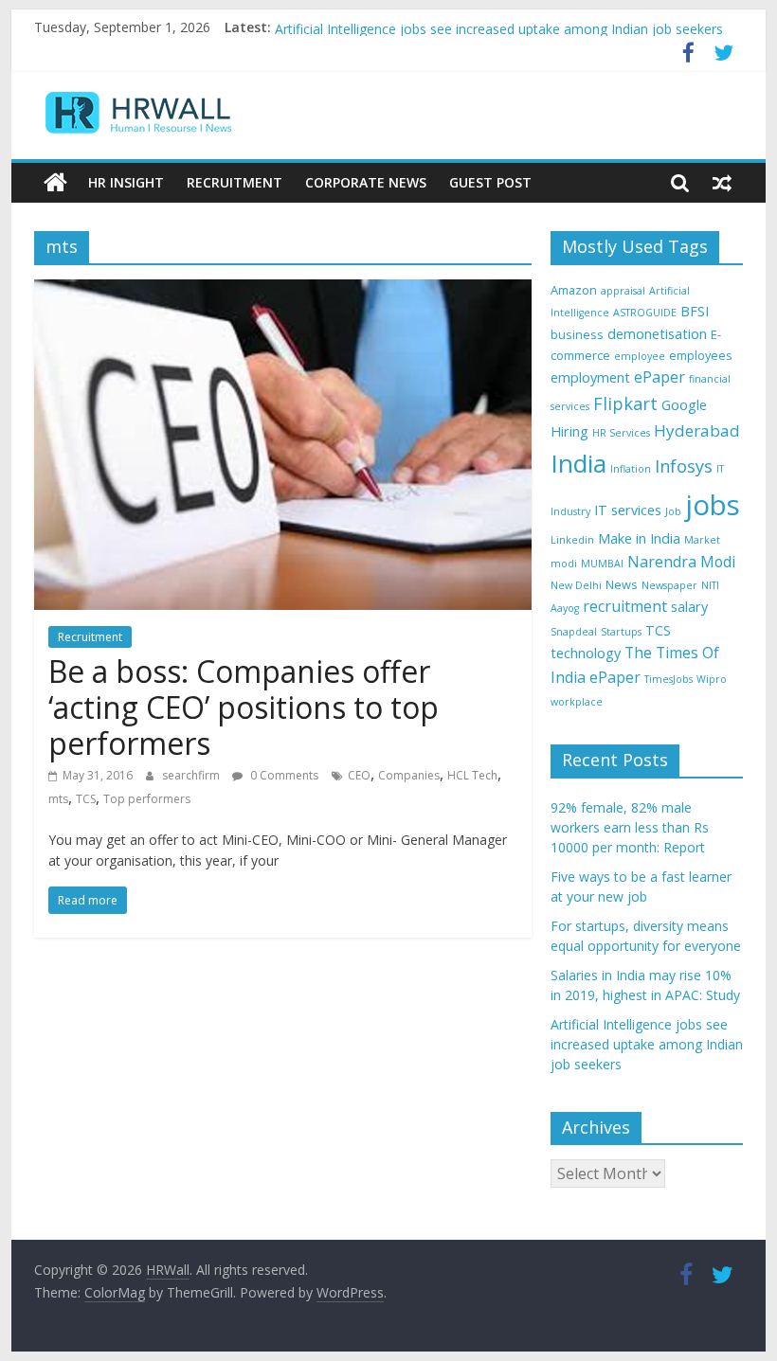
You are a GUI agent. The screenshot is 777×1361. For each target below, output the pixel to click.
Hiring (569, 431)
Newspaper (669, 585)
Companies (409, 775)
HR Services (621, 432)
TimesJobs (668, 679)
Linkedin (572, 539)
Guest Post (490, 182)
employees (700, 355)
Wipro (711, 679)
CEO (359, 775)
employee (639, 356)
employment (590, 377)
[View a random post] (722, 183)
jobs (712, 505)
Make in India (639, 538)
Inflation (630, 468)
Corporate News (365, 182)
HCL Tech (472, 775)
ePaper (659, 377)
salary (689, 607)
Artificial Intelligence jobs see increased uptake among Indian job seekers (499, 36)
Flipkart (625, 403)
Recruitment (234, 182)
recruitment (625, 606)
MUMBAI (602, 563)
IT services (627, 510)
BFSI (694, 311)
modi (564, 563)
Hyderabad (697, 430)
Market (702, 539)
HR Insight (126, 182)
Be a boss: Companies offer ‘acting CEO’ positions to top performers (243, 707)
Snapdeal (574, 631)
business (577, 334)
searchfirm (192, 775)
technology (586, 653)
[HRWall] (55, 183)
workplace (577, 701)
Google (684, 405)
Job (673, 511)
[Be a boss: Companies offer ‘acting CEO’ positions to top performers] (283, 290)
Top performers (146, 799)
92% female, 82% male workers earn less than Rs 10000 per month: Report (630, 827)
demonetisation (657, 334)
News (621, 584)
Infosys (684, 466)
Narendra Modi (681, 561)
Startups (621, 631)
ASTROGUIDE (645, 312)
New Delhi (576, 585)
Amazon (574, 289)
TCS (86, 799)
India (578, 463)
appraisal (623, 290)
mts (58, 799)
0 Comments (282, 775)
